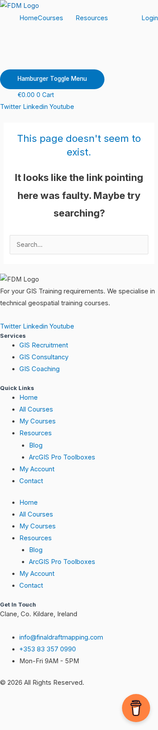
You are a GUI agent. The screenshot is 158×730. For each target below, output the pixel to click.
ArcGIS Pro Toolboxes (62, 457)
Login (149, 18)
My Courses (37, 421)
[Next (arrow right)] (54, 723)
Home (28, 18)
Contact (31, 481)
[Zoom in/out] (17, 708)
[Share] (91, 708)
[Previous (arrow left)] (17, 723)
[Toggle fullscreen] (54, 708)
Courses (50, 18)
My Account (36, 469)
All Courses (36, 409)
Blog (36, 445)
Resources (91, 18)
